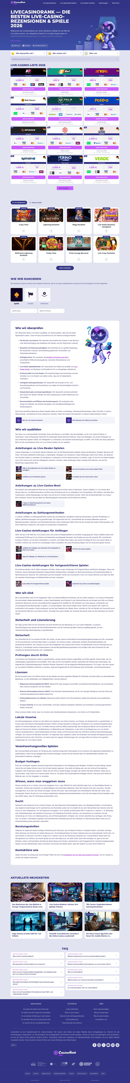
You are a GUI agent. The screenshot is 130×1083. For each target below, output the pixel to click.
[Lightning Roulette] (51, 220)
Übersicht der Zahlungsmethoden (72, 1016)
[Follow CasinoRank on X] (104, 1045)
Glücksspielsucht (72, 1019)
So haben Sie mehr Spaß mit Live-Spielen (36, 1012)
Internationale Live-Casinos (72, 1023)
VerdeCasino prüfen (101, 180)
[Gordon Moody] (85, 1064)
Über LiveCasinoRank (101, 1009)
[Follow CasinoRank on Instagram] (99, 1045)
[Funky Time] (51, 249)
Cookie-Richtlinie (35, 1080)
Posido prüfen (101, 122)
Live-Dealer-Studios (88, 3)
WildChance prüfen (28, 122)
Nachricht (115, 3)
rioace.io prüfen (101, 151)
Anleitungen (103, 3)
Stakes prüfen (65, 151)
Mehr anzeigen (64, 188)
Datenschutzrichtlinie (65, 1080)
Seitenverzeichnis (95, 1080)
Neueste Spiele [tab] (37, 202)
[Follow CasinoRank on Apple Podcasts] (117, 1045)
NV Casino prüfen (28, 92)
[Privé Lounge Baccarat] (79, 249)
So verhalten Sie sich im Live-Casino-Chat (36, 1019)
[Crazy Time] (24, 220)
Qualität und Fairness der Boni (57, 357)
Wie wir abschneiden (101, 1016)
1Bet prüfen (65, 92)
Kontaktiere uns (101, 1019)
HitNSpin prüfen (101, 92)
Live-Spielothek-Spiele (68, 3)
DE (13, 1045)
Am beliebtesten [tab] (20, 202)
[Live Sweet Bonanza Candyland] (106, 220)
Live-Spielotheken (49, 3)
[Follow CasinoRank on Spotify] (113, 1045)
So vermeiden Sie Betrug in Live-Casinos (35, 1016)
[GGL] (38, 1064)
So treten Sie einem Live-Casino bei (35, 1009)
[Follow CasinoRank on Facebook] (94, 1045)
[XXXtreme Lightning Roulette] (24, 249)
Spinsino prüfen (28, 180)
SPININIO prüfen (28, 151)
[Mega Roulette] (79, 220)
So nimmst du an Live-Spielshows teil (36, 1023)
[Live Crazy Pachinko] (106, 249)
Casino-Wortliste (72, 1009)
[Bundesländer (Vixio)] (53, 1064)
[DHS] (64, 1064)
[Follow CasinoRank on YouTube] (108, 1045)
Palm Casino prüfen (65, 122)
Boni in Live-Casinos (72, 1012)
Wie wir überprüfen (101, 1012)
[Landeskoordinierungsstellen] (73, 1064)
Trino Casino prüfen (65, 180)
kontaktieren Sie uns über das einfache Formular (81, 855)
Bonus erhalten (28, 89)
